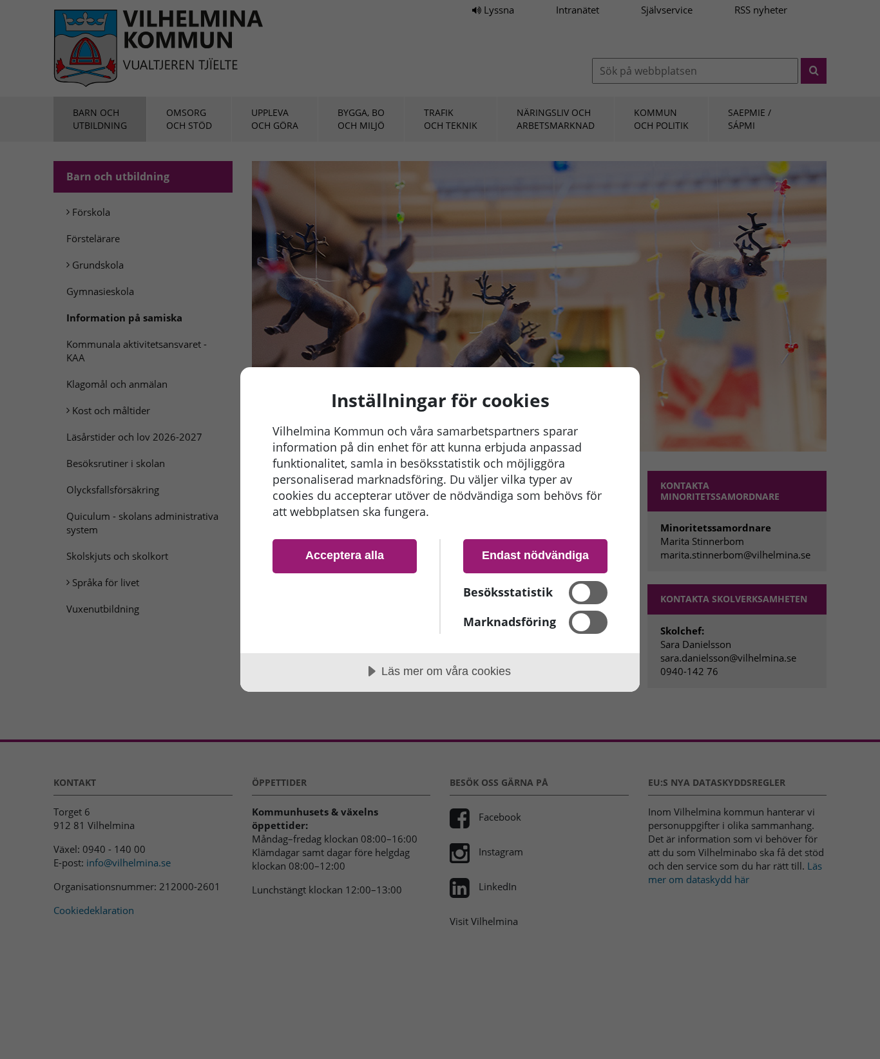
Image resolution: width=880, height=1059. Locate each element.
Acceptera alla (344, 555)
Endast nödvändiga (535, 555)
